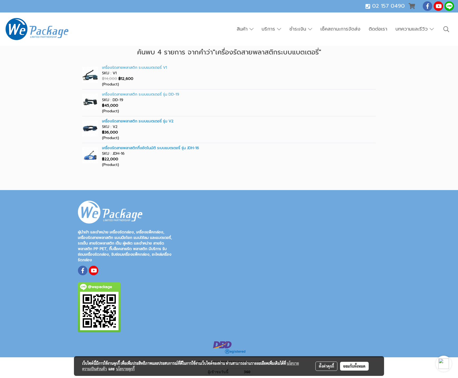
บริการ (269, 29)
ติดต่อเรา (378, 29)
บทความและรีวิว (412, 29)
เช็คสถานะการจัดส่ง (340, 29)
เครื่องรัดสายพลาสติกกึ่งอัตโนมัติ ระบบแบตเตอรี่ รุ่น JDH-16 (150, 148)
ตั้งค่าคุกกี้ (326, 366)
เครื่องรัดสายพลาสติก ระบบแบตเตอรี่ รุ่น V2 (138, 121)
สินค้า (243, 29)
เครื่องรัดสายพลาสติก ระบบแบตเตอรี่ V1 (134, 67)
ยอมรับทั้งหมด (354, 366)
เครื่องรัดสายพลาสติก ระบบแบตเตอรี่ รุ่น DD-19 (140, 94)
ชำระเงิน (298, 29)
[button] (446, 29)
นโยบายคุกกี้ (125, 368)
